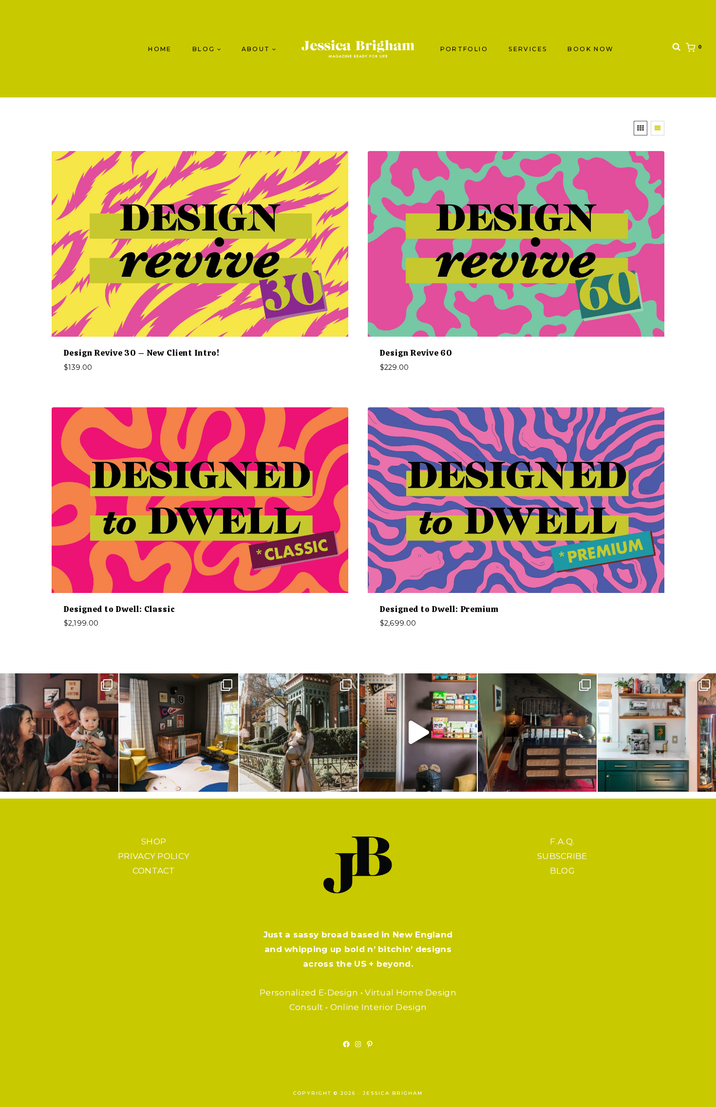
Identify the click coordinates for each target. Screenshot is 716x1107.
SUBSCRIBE (562, 856)
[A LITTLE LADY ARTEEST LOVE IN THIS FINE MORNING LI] (657, 732)
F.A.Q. (562, 841)
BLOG (562, 871)
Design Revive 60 (416, 352)
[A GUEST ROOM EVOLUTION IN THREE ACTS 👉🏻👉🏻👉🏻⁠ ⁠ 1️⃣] (537, 732)
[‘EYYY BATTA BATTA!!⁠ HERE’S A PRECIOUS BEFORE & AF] (417, 732)
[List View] (657, 128)
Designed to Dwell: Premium (439, 609)
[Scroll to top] (689, 1090)
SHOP (153, 841)
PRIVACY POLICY (153, 856)
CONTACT (153, 871)
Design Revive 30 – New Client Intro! (142, 352)
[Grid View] (640, 128)
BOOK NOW (590, 49)
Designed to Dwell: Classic (119, 609)
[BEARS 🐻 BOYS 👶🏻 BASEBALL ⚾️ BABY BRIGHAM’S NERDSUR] (178, 732)
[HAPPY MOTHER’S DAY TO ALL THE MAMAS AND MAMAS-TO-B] (298, 732)
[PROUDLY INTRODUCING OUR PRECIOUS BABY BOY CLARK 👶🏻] (59, 732)
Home (160, 49)
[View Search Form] (676, 49)
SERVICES (528, 49)
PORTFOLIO (464, 49)
